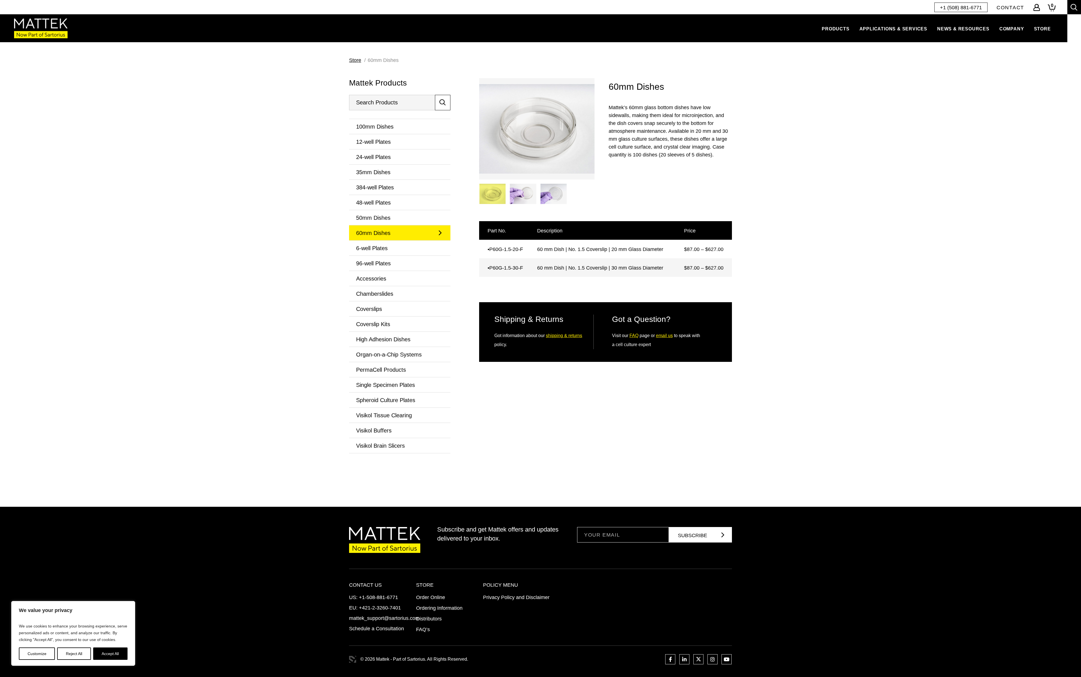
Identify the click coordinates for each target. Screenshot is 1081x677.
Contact (1010, 7)
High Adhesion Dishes (383, 339)
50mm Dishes (373, 218)
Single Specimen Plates (385, 385)
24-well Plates (373, 157)
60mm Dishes (373, 233)
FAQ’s (423, 629)
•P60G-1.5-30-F (505, 268)
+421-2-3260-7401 (380, 608)
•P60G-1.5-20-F (505, 249)
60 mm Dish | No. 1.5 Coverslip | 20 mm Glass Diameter (600, 249)
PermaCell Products (381, 370)
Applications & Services (893, 28)
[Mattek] (40, 28)
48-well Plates (373, 202)
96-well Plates (373, 263)
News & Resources (963, 28)
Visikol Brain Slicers (380, 446)
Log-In (1036, 7)
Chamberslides (374, 294)
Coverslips (369, 309)
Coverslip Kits (373, 324)
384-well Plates (375, 187)
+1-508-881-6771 (378, 597)
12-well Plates (373, 142)
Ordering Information (439, 608)
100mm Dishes (375, 127)
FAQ (633, 335)
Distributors (429, 619)
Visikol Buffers (374, 430)
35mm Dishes (373, 172)
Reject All (74, 653)
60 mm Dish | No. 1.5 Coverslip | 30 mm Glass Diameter (600, 268)
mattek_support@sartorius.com (384, 618)
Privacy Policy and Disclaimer (516, 597)
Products (835, 28)
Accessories (371, 278)
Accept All (110, 653)
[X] (698, 659)
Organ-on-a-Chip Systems (389, 354)
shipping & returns (564, 335)
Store (1042, 28)
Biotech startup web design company (352, 659)
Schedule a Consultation (376, 628)
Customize (37, 653)
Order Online (430, 597)
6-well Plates (372, 248)
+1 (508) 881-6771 (961, 7)
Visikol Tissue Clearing (384, 415)
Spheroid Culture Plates (385, 400)
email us (664, 335)
